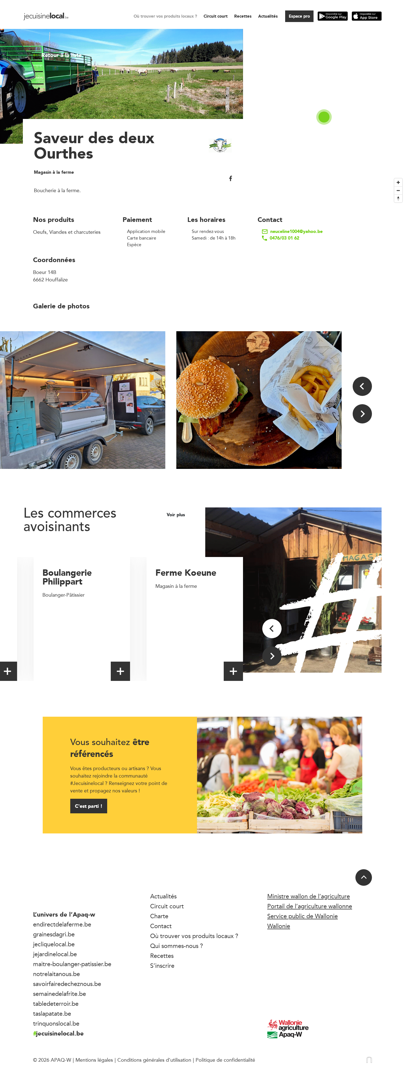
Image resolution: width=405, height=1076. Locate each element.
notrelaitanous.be (56, 974)
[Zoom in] (398, 182)
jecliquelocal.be (54, 944)
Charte (159, 916)
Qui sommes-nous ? (176, 945)
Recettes (243, 16)
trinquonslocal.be (56, 1023)
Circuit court (216, 16)
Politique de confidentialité (225, 1060)
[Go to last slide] (362, 386)
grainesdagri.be (54, 934)
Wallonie (278, 926)
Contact (161, 926)
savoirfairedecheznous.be (67, 983)
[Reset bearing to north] (398, 198)
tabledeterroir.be (56, 1003)
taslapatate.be (52, 1013)
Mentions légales (94, 1060)
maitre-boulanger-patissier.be (72, 964)
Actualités (268, 16)
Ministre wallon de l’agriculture (308, 896)
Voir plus (176, 514)
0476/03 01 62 (284, 238)
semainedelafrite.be (59, 993)
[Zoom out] (398, 190)
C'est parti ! (88, 806)
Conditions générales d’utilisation (154, 1060)
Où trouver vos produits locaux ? (165, 16)
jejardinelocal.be (55, 954)
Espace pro (299, 16)
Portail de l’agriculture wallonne (309, 906)
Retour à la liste (61, 55)
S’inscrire (162, 965)
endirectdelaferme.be (62, 924)
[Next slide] (362, 413)
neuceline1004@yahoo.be (296, 231)
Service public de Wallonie (302, 916)
